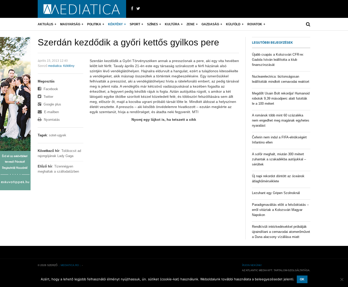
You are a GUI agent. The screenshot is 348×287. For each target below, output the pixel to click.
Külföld (233, 24)
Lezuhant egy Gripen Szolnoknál (276, 193)
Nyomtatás (51, 120)
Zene (190, 24)
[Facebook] (132, 9)
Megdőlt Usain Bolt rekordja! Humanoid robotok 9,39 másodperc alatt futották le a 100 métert (281, 98)
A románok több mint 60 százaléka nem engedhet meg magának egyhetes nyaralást (280, 120)
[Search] (308, 24)
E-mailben (51, 112)
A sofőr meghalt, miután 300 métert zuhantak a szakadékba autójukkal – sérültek (279, 159)
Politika (94, 24)
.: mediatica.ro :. (69, 265)
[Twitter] (138, 9)
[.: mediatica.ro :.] (82, 9)
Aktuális (45, 24)
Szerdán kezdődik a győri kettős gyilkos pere (128, 42)
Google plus (52, 104)
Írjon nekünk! (252, 265)
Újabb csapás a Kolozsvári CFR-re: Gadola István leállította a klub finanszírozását (278, 60)
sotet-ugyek (57, 135)
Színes (152, 24)
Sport (135, 24)
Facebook (50, 89)
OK (302, 279)
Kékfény (115, 24)
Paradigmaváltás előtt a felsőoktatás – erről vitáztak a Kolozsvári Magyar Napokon (280, 210)
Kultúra (172, 24)
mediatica (55, 66)
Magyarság (70, 24)
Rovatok (254, 24)
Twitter (48, 97)
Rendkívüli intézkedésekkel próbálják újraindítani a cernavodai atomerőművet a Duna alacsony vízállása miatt (281, 232)
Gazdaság (210, 24)
